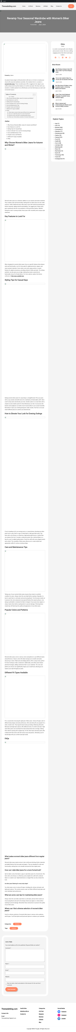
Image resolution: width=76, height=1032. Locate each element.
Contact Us (23, 1014)
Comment (8, 948)
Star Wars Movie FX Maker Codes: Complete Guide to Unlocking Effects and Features (63, 87)
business (14, 928)
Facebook (63, 1011)
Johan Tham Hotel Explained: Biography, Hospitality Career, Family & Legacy (63, 96)
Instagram (63, 1015)
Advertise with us (24, 1011)
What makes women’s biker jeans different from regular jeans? (22, 112)
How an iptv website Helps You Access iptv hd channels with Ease (64, 78)
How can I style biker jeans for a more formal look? (19, 113)
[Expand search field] (71, 6)
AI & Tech (41, 1011)
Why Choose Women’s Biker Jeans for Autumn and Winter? (20, 98)
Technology (58, 155)
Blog (40, 1022)
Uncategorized (58, 158)
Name (7, 963)
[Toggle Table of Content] (33, 94)
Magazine (41, 1014)
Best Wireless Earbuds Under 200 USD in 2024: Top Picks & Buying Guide (64, 70)
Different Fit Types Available (13, 108)
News (56, 149)
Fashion (57, 135)
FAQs (8, 110)
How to (57, 143)
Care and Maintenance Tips (13, 105)
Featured (57, 137)
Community (58, 129)
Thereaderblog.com (9, 6)
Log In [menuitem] (4, 1)
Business (17, 924)
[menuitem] (1, 1)
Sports (56, 153)
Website (7, 976)
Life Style (57, 145)
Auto (56, 125)
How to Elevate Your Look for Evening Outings (17, 103)
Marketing (57, 147)
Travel (56, 156)
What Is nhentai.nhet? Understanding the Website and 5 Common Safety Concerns (63, 105)
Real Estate (58, 151)
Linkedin (63, 1018)
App (56, 123)
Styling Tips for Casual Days (13, 101)
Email (7, 970)
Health (56, 141)
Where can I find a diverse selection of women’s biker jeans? (21, 117)
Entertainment (58, 133)
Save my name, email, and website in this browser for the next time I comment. (24, 984)
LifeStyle (41, 1019)
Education (57, 131)
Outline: (12, 96)
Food (56, 139)
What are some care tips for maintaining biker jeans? (20, 115)
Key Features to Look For (12, 100)
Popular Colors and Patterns (13, 107)
